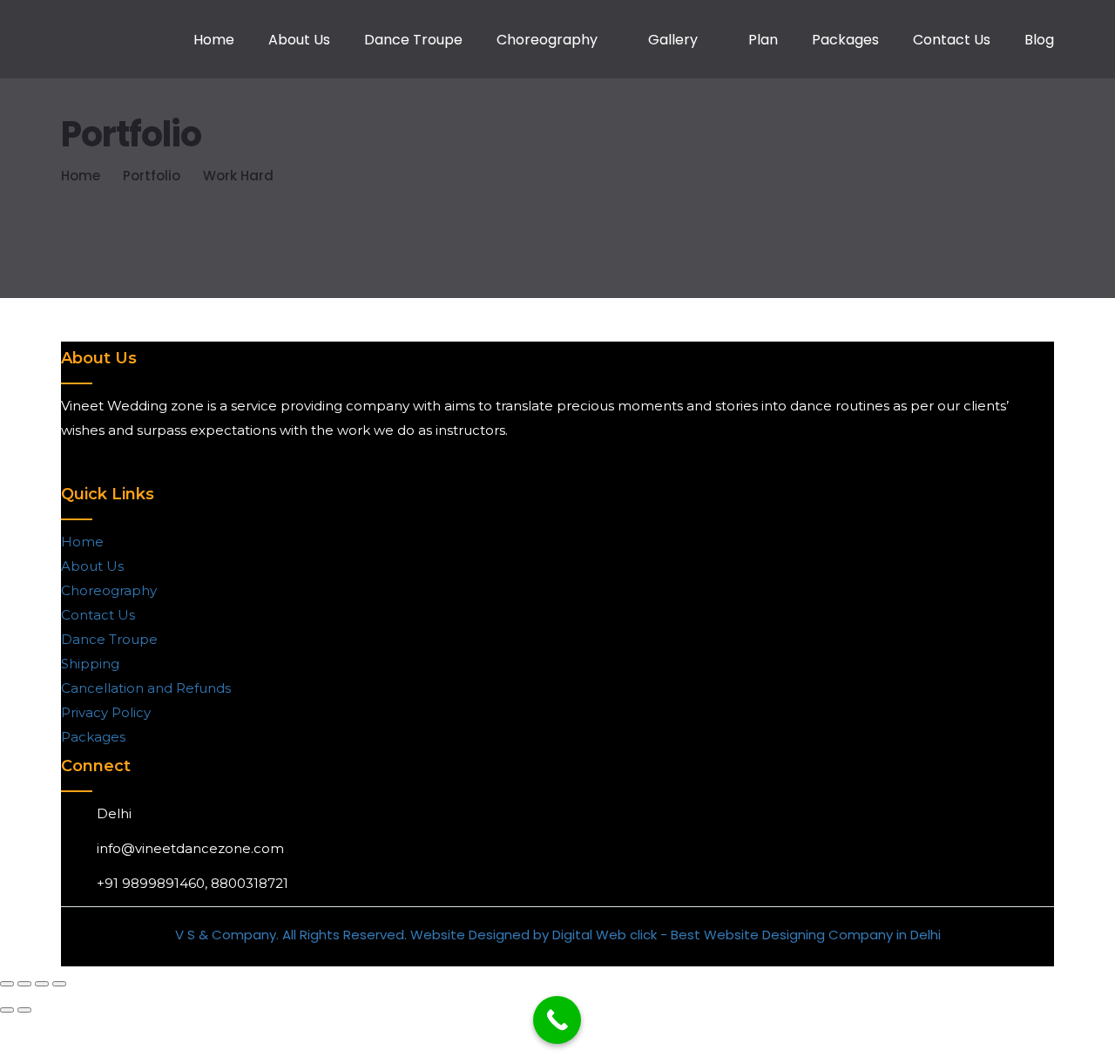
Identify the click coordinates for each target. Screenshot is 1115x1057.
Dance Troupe (413, 40)
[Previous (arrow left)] (7, 1010)
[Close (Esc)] (59, 983)
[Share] (42, 983)
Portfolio (151, 175)
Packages (845, 40)
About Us (299, 40)
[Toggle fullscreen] (24, 983)
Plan (763, 40)
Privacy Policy (106, 712)
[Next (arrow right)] (24, 1010)
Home (213, 40)
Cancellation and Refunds (146, 688)
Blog (1039, 40)
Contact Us (951, 40)
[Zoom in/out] (7, 983)
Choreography (547, 40)
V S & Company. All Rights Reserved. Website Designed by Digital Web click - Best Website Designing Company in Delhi (558, 934)
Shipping (90, 663)
